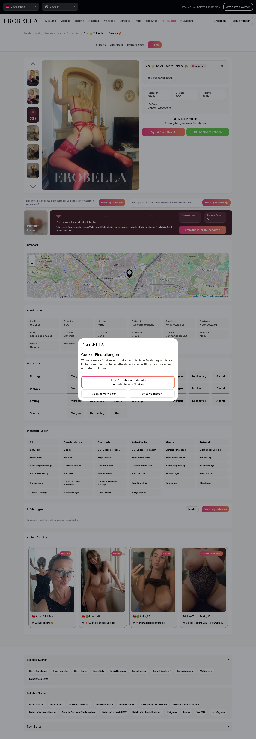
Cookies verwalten (104, 393)
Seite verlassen (151, 393)
